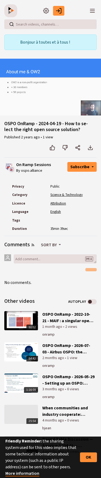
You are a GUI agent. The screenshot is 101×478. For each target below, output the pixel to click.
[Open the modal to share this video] (77, 147)
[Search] (11, 24)
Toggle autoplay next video (92, 301)
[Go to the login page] (58, 11)
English (55, 211)
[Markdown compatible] (89, 259)
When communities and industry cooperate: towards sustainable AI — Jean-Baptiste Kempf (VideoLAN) (67, 411)
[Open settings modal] (46, 10)
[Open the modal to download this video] (90, 147)
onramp (48, 334)
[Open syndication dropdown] (32, 245)
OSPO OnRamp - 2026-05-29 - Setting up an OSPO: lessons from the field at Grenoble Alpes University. (68, 380)
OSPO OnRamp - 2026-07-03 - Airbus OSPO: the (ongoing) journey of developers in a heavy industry (66, 349)
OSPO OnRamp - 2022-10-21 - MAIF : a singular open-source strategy (67, 317)
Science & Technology (66, 194)
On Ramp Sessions (33, 165)
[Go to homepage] (11, 10)
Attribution (58, 203)
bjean (46, 428)
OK (88, 457)
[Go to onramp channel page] (12, 169)
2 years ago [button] (31, 137)
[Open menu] (92, 10)
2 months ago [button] (53, 358)
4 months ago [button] (53, 420)
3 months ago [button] (53, 389)
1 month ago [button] (52, 326)
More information (22, 473)
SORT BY (49, 245)
